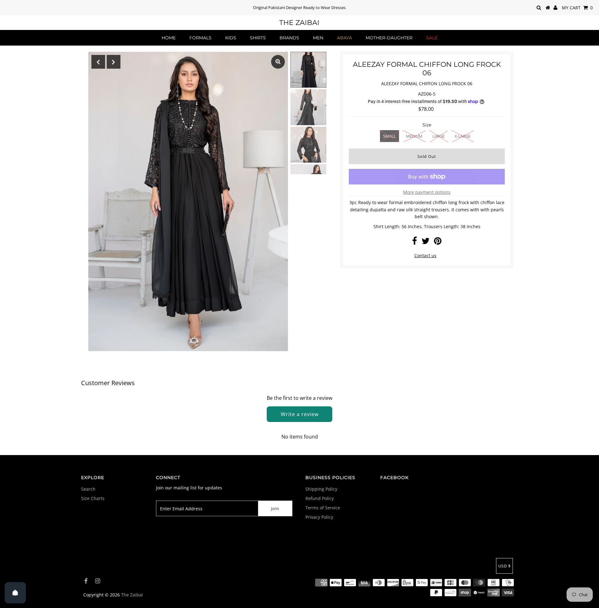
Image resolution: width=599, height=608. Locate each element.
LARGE (438, 136)
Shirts (258, 38)
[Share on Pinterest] (437, 242)
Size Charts (93, 498)
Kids (230, 38)
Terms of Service (322, 508)
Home (169, 38)
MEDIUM (414, 136)
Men (318, 38)
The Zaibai (299, 22)
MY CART (577, 8)
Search (88, 489)
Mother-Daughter (389, 38)
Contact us (425, 255)
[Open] (15, 592)
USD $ (504, 566)
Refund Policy (319, 498)
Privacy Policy (319, 517)
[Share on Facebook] (414, 242)
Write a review (300, 414)
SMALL (389, 136)
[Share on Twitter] (425, 242)
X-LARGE (462, 136)
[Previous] (98, 62)
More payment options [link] (426, 192)
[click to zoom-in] (278, 62)
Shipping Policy (321, 489)
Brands (289, 38)
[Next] (113, 62)
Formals (200, 38)
